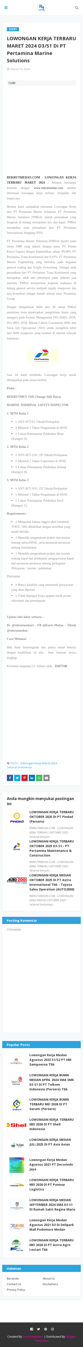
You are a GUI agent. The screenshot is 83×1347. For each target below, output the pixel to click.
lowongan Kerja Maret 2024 (38, 763)
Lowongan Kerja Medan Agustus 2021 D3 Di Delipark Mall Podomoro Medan (51, 1225)
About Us (49, 1278)
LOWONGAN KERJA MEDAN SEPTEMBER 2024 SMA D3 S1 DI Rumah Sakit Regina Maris (52, 1204)
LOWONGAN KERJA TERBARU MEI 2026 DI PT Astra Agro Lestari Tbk (51, 1245)
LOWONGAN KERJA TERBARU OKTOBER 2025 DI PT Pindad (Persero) (51, 816)
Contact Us (14, 1284)
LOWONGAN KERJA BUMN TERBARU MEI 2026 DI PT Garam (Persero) (49, 1104)
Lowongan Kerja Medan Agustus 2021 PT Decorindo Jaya (51, 1164)
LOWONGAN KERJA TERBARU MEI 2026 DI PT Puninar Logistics (51, 1184)
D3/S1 (15, 763)
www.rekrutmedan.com (48, 188)
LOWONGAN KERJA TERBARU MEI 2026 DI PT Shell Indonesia (51, 1124)
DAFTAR (61, 666)
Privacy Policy (16, 1290)
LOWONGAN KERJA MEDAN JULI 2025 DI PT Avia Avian (50, 1142)
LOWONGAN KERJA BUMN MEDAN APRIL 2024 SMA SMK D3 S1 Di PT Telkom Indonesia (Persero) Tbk (51, 1082)
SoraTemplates (33, 1336)
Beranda (13, 1278)
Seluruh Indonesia (19, 767)
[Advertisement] (41, 130)
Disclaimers (50, 1284)
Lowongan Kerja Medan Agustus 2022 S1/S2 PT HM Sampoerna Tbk (50, 1059)
